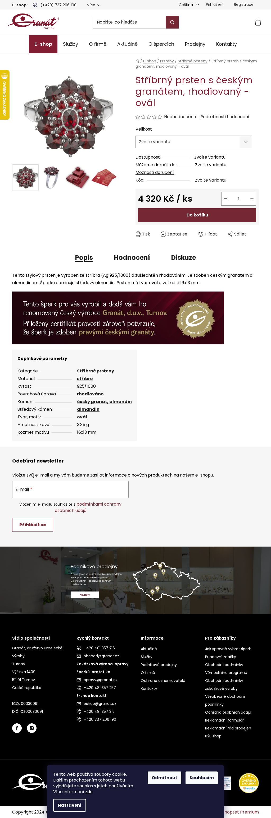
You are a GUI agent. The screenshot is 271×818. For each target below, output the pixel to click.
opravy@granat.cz (101, 679)
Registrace (244, 4)
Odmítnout (164, 778)
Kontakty (149, 688)
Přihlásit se (32, 525)
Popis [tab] (84, 257)
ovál (82, 417)
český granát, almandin (104, 402)
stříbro (85, 379)
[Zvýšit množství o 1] (252, 198)
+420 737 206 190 (100, 719)
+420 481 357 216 (99, 648)
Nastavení (70, 805)
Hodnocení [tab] (132, 257)
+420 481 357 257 (100, 687)
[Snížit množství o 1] (225, 198)
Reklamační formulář (224, 720)
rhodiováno (90, 394)
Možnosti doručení (155, 172)
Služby (146, 656)
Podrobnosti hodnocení (224, 117)
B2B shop (213, 736)
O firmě (148, 672)
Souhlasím (201, 778)
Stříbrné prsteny (95, 371)
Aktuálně (149, 648)
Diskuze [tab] (183, 257)
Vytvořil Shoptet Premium (232, 812)
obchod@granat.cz (101, 656)
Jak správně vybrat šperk (228, 648)
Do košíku (197, 215)
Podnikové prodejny (159, 664)
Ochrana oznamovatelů (163, 680)
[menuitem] (43, 44)
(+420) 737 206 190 (58, 5)
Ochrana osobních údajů (228, 712)
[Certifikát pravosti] (118, 318)
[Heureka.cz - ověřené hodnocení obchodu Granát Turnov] (245, 783)
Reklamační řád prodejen (228, 728)
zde (89, 792)
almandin (88, 409)
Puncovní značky (220, 656)
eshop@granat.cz (100, 703)
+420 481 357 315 (99, 711)
